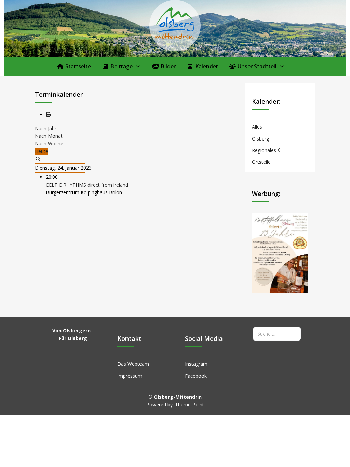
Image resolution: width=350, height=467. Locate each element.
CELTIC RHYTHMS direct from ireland (87, 185)
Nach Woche (49, 143)
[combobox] (277, 333)
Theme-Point (189, 404)
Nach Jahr (45, 128)
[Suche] (38, 159)
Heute (41, 151)
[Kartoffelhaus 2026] (280, 252)
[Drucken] (48, 114)
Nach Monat (49, 136)
